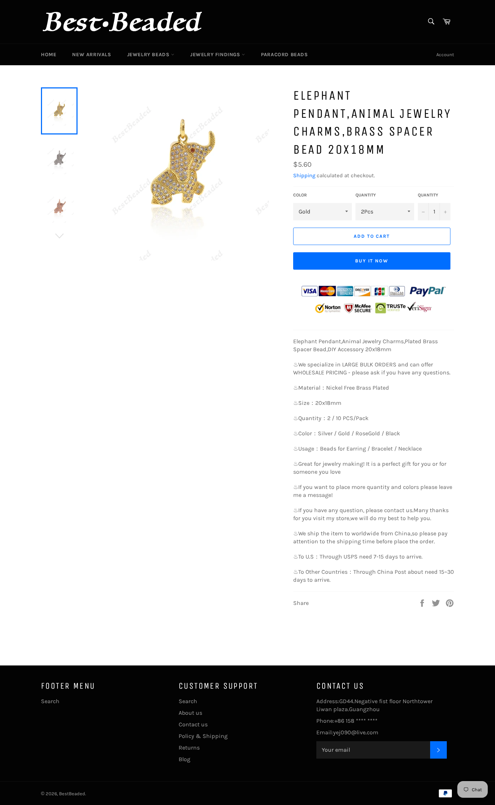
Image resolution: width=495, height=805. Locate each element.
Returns (189, 747)
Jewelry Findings (216, 54)
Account (445, 54)
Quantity (365, 195)
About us (190, 712)
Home (48, 54)
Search (50, 701)
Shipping (304, 175)
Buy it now (372, 261)
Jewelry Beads (149, 54)
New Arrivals (91, 54)
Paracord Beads (284, 54)
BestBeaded (72, 793)
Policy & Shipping (203, 736)
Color (300, 195)
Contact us (193, 724)
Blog (184, 759)
